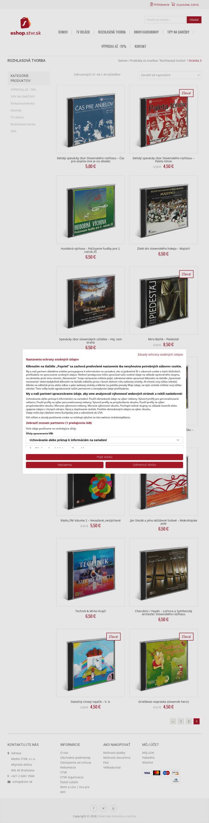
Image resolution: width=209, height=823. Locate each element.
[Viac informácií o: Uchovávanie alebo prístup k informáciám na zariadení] (178, 440)
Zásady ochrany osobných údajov (160, 354)
